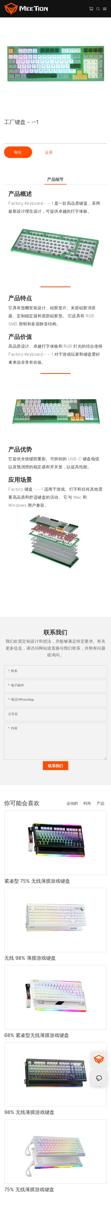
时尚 (87, 803)
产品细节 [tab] (55, 179)
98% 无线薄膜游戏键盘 (29, 1112)
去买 (49, 152)
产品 (100, 803)
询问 (18, 152)
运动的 (72, 803)
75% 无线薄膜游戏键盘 (29, 1189)
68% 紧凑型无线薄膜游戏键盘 (36, 1035)
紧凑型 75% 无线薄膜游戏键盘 (37, 881)
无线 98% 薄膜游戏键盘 (30, 958)
